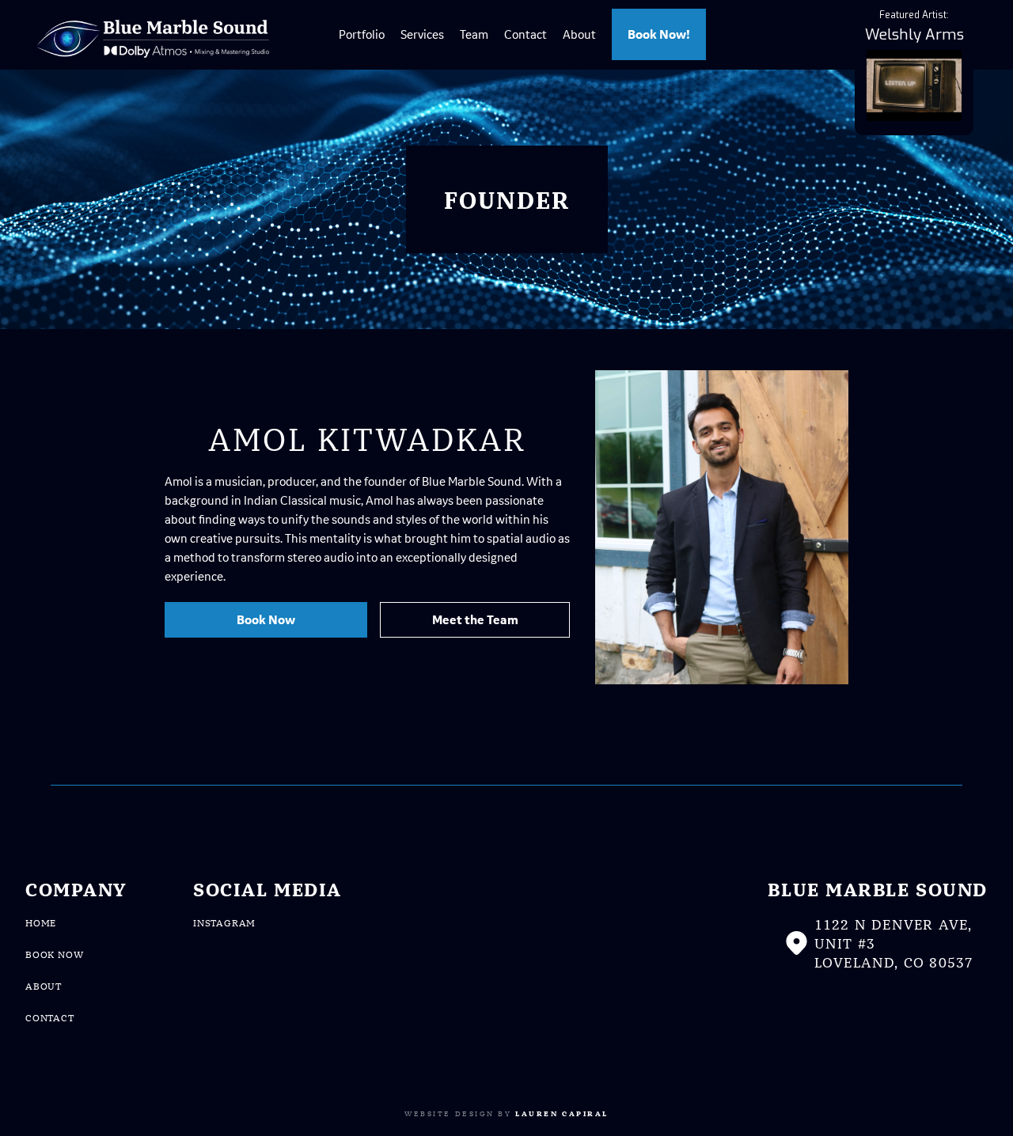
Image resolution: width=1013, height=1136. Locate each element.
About (579, 34)
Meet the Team (475, 619)
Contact (525, 34)
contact (49, 1017)
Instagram (224, 922)
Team (474, 34)
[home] (134, 35)
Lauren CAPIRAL (562, 1113)
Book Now (266, 619)
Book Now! (659, 34)
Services (422, 34)
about (43, 985)
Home (40, 922)
